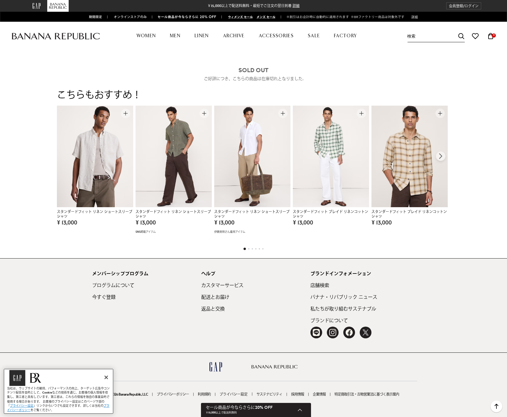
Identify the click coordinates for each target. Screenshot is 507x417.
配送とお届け (215, 297)
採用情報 (297, 394)
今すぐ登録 (104, 297)
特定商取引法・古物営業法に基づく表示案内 (366, 394)
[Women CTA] (238, 16)
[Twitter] (365, 332)
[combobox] (436, 36)
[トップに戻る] (496, 406)
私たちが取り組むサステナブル (343, 309)
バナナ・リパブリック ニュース (343, 297)
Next (440, 156)
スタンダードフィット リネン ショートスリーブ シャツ (94, 214)
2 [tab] (248, 248)
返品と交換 (213, 309)
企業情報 (319, 394)
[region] (59, 391)
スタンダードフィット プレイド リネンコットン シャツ (330, 214)
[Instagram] (333, 332)
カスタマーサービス (222, 285)
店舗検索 (319, 285)
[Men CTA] (265, 16)
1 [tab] (245, 249)
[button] (464, 6)
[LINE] (316, 332)
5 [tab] (259, 248)
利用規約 (204, 394)
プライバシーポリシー (173, 394)
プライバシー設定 (233, 394)
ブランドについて (329, 320)
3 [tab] (252, 248)
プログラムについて (113, 285)
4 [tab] (255, 248)
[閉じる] (106, 377)
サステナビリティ (269, 394)
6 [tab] (262, 248)
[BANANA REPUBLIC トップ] (56, 36)
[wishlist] (475, 36)
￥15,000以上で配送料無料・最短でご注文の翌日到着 (253, 6)
